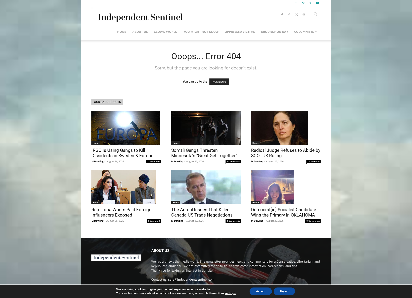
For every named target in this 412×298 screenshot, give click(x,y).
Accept (260, 291)
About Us (140, 32)
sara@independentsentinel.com (191, 279)
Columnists (304, 32)
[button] (315, 15)
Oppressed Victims (240, 32)
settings (230, 293)
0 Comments (153, 161)
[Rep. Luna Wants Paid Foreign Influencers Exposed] (126, 187)
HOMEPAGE (219, 81)
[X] (310, 3)
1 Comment (313, 161)
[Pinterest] (303, 3)
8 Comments (233, 220)
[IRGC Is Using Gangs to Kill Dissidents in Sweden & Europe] (126, 128)
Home (121, 32)
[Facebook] (296, 3)
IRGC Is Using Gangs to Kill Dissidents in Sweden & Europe (122, 153)
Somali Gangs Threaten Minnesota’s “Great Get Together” (204, 153)
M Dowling (97, 161)
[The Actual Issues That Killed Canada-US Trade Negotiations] (206, 187)
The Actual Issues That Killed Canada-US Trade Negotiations (202, 212)
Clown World (165, 32)
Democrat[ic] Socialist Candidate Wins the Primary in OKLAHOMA (283, 212)
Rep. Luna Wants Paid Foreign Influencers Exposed (121, 212)
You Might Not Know (201, 32)
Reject (284, 291)
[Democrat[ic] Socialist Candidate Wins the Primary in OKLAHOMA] (286, 187)
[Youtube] (317, 3)
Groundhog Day (274, 32)
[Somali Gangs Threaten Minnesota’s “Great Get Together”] (206, 128)
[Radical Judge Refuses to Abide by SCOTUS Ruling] (286, 128)
